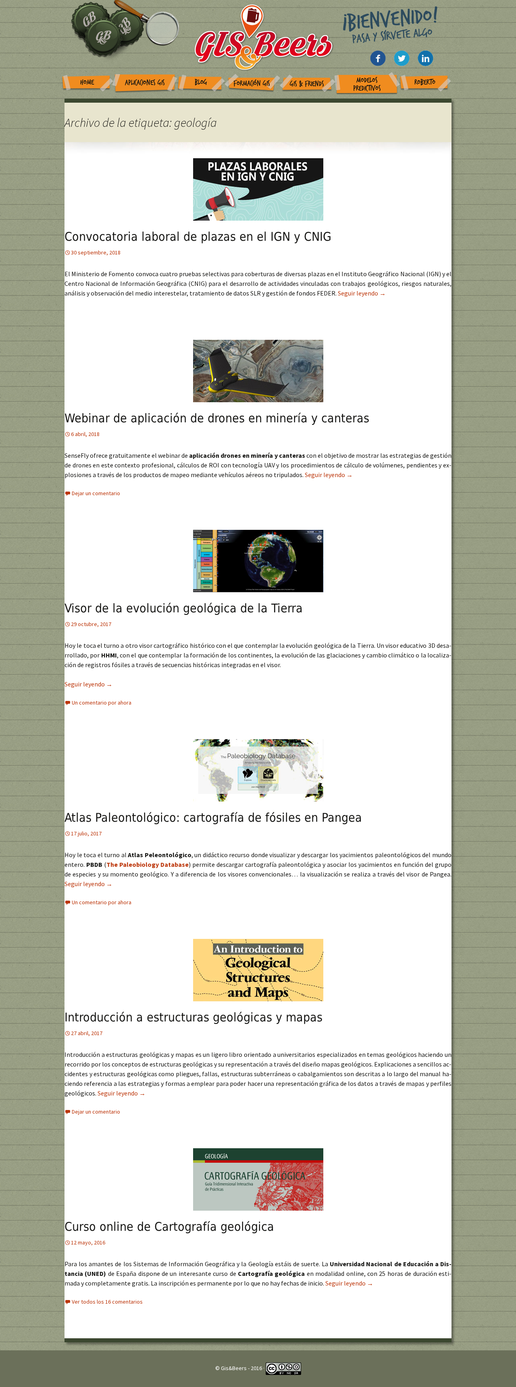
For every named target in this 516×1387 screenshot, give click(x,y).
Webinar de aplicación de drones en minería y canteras (216, 418)
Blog (201, 82)
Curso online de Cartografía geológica (169, 1227)
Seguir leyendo (362, 293)
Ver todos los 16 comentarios (107, 1301)
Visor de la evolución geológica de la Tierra (183, 608)
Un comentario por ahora (101, 702)
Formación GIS (251, 83)
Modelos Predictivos (367, 84)
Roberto (424, 82)
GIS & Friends (307, 84)
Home (87, 82)
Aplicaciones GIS (145, 83)
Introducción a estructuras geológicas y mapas (193, 1017)
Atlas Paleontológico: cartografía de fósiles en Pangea (213, 817)
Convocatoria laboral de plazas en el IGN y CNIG (197, 236)
